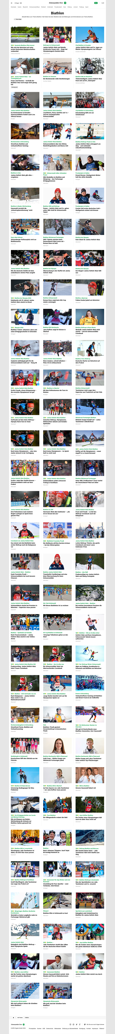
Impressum (95, 1028)
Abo (96, 3)
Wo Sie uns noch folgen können (95, 1024)
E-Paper (17, 3)
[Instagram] (70, 1024)
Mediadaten (57, 1028)
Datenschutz (49, 1028)
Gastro (19, 7)
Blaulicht (25, 7)
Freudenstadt (58, 7)
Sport (86, 7)
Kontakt (88, 1028)
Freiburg (81, 7)
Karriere (39, 1028)
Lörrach (75, 7)
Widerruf (101, 1028)
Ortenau (70, 7)
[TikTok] (76, 1024)
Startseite (13, 7)
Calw (64, 7)
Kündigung (82, 1028)
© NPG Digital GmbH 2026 (18, 1028)
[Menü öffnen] (11, 3)
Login (102, 3)
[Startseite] (13, 1018)
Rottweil (43, 7)
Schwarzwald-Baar (34, 7)
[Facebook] (80, 1024)
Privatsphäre (32, 1028)
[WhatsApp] (73, 1024)
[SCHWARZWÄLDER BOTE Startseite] (57, 3)
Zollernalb (50, 7)
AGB (44, 1028)
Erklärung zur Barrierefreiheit (70, 1028)
